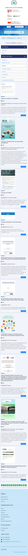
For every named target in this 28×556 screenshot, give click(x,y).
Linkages (3, 530)
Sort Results (5, 47)
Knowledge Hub (11, 38)
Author (4, 77)
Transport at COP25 (6, 192)
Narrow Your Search (7, 56)
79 (24, 485)
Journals (3, 512)
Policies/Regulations (5, 516)
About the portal (4, 499)
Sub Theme (5, 74)
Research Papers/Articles (6, 521)
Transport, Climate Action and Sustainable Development (12, 142)
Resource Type (6, 62)
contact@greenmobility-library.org (11, 541)
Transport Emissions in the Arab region (11, 222)
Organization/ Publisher (8, 80)
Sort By (4, 50)
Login (9, 26)
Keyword (4, 59)
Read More (23, 115)
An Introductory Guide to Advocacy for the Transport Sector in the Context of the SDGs (12, 299)
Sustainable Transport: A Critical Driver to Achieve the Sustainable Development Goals (12, 334)
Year (3, 53)
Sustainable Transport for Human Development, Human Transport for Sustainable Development (13, 258)
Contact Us (24, 552)
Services (3, 501)
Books (2, 508)
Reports (19, 38)
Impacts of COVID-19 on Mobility (9, 98)
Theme (4, 71)
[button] (26, 27)
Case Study (3, 510)
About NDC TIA (4, 497)
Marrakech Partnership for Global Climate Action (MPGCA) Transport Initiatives (13, 466)
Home (3, 38)
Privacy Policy (17, 552)
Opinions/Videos (4, 514)
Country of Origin (6, 68)
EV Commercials (4, 528)
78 (22, 485)
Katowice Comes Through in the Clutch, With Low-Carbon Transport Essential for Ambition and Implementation (14, 423)
